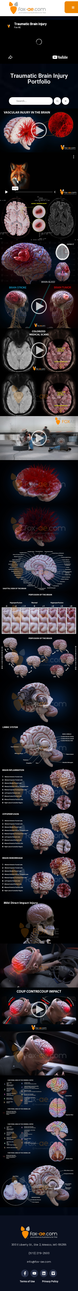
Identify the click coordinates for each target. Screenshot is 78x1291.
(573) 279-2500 (39, 1253)
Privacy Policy (50, 1281)
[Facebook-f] (25, 1273)
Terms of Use (27, 1281)
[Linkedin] (44, 1273)
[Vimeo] (53, 1273)
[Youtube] (34, 1273)
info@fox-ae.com (39, 1262)
